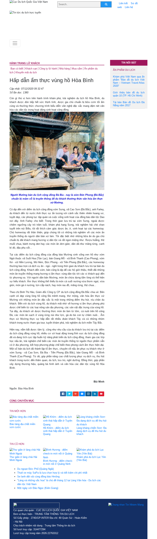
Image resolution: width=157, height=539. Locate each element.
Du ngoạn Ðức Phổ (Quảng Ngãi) (35, 468)
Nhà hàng (64, 68)
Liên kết (123, 3)
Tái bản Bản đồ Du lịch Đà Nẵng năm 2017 (129, 104)
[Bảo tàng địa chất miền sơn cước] (25, 418)
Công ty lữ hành (48, 68)
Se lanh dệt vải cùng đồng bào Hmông (38, 476)
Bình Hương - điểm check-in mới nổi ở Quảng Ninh (58, 462)
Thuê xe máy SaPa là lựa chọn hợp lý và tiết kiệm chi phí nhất (52, 472)
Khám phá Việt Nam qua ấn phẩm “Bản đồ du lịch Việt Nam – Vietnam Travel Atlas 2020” (129, 81)
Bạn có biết (17, 68)
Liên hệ (129, 7)
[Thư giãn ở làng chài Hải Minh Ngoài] (25, 451)
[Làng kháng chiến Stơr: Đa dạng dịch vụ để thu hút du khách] (92, 420)
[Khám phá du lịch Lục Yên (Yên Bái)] (92, 451)
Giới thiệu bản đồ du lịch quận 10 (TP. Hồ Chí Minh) (129, 94)
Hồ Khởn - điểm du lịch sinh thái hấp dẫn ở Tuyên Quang (57, 430)
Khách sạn (31, 68)
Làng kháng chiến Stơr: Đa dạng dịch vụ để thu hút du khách (91, 430)
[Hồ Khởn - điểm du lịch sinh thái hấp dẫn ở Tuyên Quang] (58, 420)
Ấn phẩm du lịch (124, 69)
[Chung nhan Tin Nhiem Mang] (126, 504)
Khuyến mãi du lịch (26, 72)
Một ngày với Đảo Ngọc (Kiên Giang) (37, 488)
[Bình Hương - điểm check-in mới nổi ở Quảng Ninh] (58, 453)
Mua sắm (77, 68)
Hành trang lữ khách (25, 63)
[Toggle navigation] (15, 43)
